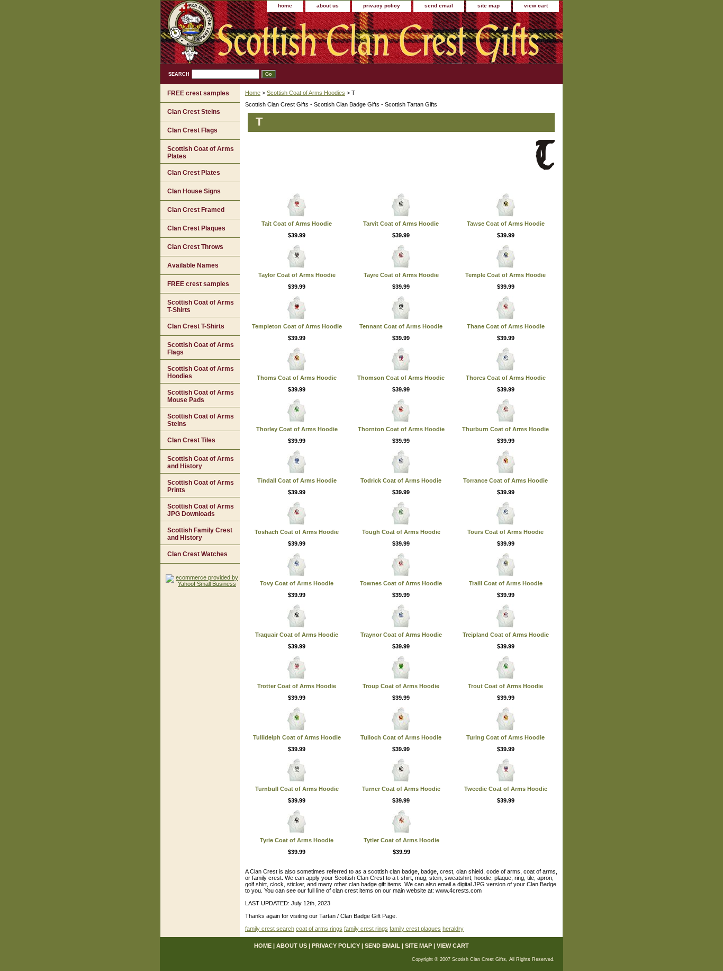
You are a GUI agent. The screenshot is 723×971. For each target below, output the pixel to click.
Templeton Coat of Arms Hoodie (297, 326)
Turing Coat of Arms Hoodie (505, 737)
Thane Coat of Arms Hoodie (506, 326)
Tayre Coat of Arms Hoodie (401, 275)
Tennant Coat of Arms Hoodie (400, 326)
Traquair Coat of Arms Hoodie (296, 634)
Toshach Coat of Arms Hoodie (297, 532)
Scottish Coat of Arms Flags (200, 348)
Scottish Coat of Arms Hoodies (306, 93)
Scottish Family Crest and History (199, 534)
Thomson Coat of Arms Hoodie (401, 378)
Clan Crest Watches (197, 554)
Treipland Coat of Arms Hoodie (506, 634)
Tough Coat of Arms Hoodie (401, 532)
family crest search (269, 928)
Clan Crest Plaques (196, 228)
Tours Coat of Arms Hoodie (505, 532)
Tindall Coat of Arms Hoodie (297, 480)
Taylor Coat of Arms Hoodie (297, 275)
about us (328, 5)
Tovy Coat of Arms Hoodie (296, 583)
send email (438, 5)
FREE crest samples (198, 93)
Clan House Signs (194, 191)
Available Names (193, 265)
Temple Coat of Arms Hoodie (505, 275)
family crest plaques (415, 928)
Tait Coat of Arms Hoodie (296, 223)
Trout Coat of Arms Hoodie (505, 686)
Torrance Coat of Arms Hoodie (505, 480)
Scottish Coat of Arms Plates (200, 152)
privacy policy (381, 5)
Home (252, 93)
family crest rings (366, 928)
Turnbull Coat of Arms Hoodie (297, 789)
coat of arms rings (319, 928)
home (285, 5)
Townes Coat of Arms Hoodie (401, 583)
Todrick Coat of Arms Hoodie (400, 480)
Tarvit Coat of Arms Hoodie (401, 223)
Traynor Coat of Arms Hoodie (401, 634)
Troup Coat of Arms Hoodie (401, 686)
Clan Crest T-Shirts (195, 326)
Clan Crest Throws (195, 247)
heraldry (453, 928)
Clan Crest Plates (193, 172)
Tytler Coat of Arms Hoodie (401, 840)
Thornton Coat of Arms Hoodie (401, 429)
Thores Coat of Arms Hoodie (506, 378)
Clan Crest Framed (195, 209)
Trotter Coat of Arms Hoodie (296, 686)
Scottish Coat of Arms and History (200, 462)
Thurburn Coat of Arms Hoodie (505, 429)
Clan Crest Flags (192, 130)
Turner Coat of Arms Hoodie (401, 789)
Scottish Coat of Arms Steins (200, 420)
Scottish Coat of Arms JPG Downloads (200, 510)
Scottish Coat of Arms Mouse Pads (200, 396)
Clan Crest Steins (193, 111)
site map (488, 5)
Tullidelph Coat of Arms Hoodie (297, 737)
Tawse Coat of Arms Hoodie (506, 223)
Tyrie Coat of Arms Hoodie (296, 840)
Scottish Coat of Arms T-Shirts (200, 306)
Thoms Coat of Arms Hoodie (297, 378)
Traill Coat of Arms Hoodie (506, 583)
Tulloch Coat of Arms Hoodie (400, 737)
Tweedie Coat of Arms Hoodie (505, 789)
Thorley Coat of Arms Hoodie (297, 429)
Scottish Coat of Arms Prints (200, 486)
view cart (536, 5)
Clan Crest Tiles (191, 440)
